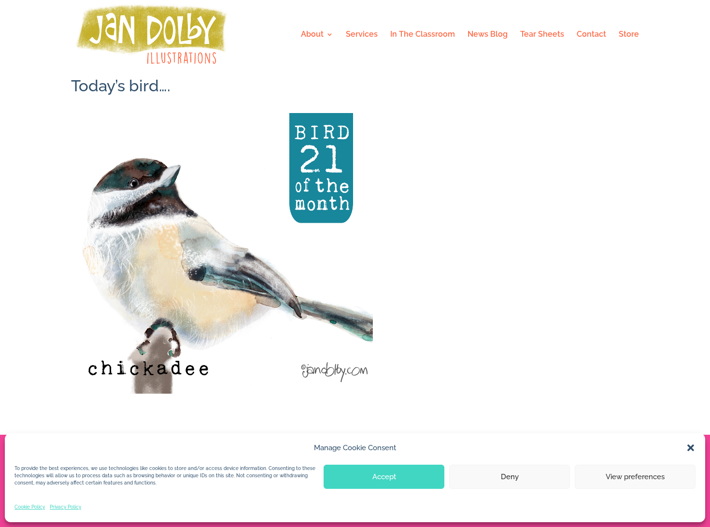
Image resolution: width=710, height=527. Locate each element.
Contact (591, 35)
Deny (510, 476)
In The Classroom (422, 35)
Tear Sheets (542, 35)
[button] (691, 448)
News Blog (488, 35)
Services (362, 35)
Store (629, 35)
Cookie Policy (29, 507)
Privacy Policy (65, 507)
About (312, 35)
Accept (384, 476)
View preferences (635, 476)
